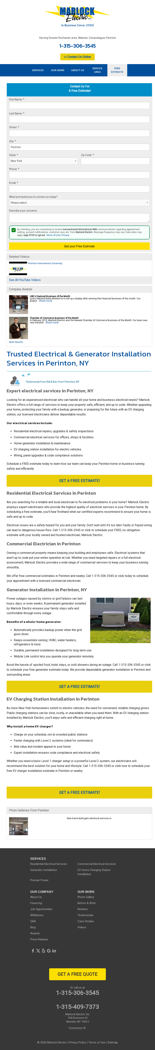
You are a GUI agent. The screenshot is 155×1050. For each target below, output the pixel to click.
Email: (13, 182)
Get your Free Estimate (79, 246)
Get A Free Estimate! (79, 480)
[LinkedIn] (54, 950)
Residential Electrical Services (48, 864)
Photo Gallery (86, 897)
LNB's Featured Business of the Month (50, 296)
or (77, 57)
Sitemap (113, 1042)
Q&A (33, 921)
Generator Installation (43, 870)
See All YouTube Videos (25, 280)
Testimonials (85, 915)
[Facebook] (33, 950)
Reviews (83, 909)
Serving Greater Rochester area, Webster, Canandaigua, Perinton (77, 37)
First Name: (16, 99)
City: (12, 141)
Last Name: (16, 113)
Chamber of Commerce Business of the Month (54, 318)
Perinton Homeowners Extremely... (46, 263)
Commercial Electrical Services (97, 864)
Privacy (65, 235)
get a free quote (78, 974)
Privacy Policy (77, 1042)
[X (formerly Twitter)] (38, 950)
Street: (14, 127)
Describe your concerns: (23, 210)
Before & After (87, 903)
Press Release (39, 939)
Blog (33, 927)
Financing (36, 903)
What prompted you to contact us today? (33, 196)
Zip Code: (87, 155)
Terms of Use (53, 235)
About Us (36, 897)
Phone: (14, 169)
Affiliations (36, 915)
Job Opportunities (41, 909)
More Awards (16, 342)
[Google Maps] (48, 950)
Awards (35, 933)
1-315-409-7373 (77, 1007)
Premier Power (39, 880)
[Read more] (45, 301)
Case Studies (86, 921)
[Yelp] (43, 950)
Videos (82, 927)
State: (13, 155)
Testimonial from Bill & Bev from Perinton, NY (52, 381)
